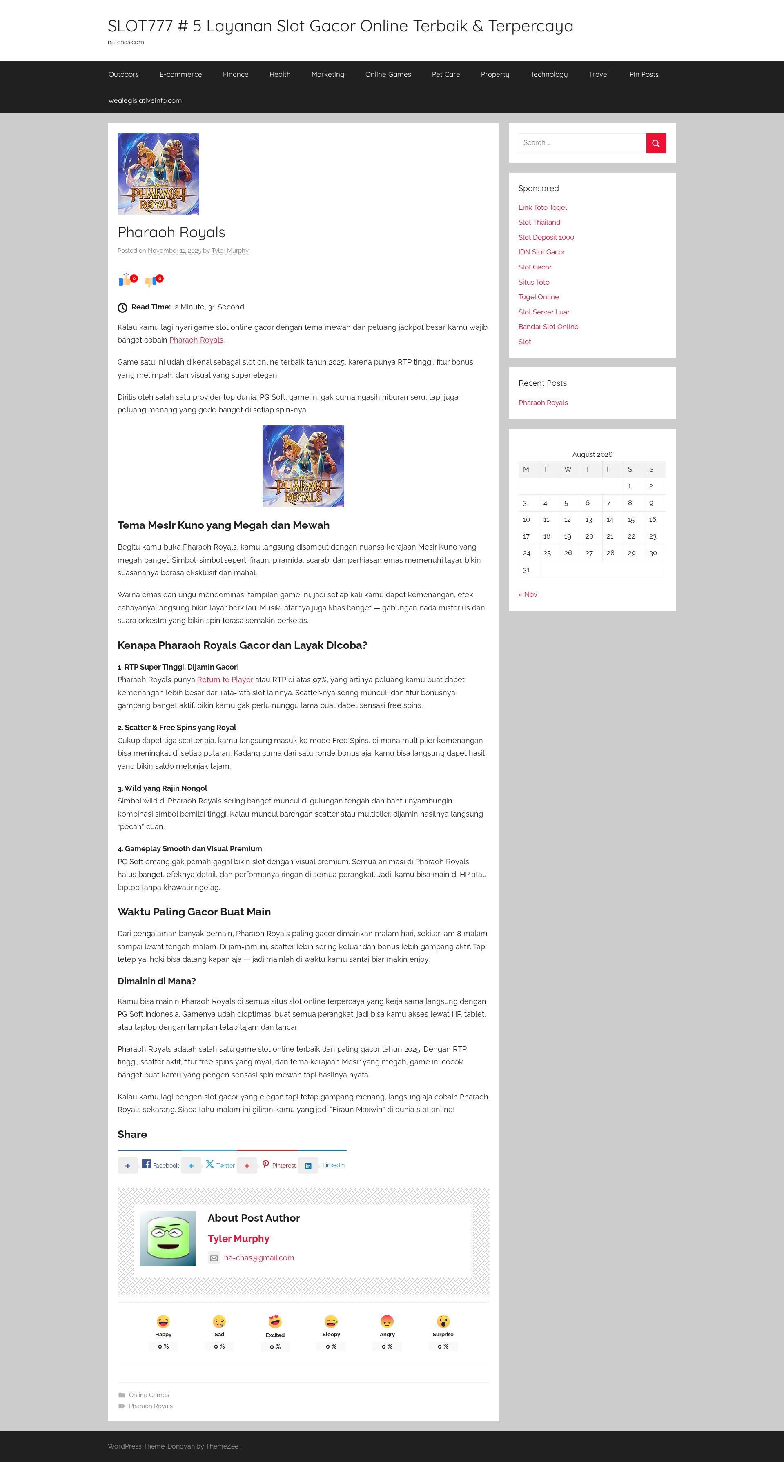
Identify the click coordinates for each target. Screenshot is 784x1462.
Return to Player (225, 679)
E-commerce (181, 74)
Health (280, 74)
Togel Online (539, 297)
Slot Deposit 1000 (546, 237)
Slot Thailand (540, 222)
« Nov (528, 594)
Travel (599, 74)
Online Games (388, 74)
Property (495, 74)
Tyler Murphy (230, 250)
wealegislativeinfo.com (145, 100)
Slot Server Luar (544, 312)
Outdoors (124, 74)
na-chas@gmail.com (259, 1257)
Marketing (328, 74)
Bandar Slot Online (549, 327)
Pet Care (446, 74)
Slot (525, 342)
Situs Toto (534, 282)
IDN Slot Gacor (542, 252)
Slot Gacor (535, 267)
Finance (236, 74)
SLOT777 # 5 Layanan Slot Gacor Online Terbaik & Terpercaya (341, 25)
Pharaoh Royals (196, 340)
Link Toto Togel (543, 207)
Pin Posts (644, 74)
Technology (549, 74)
